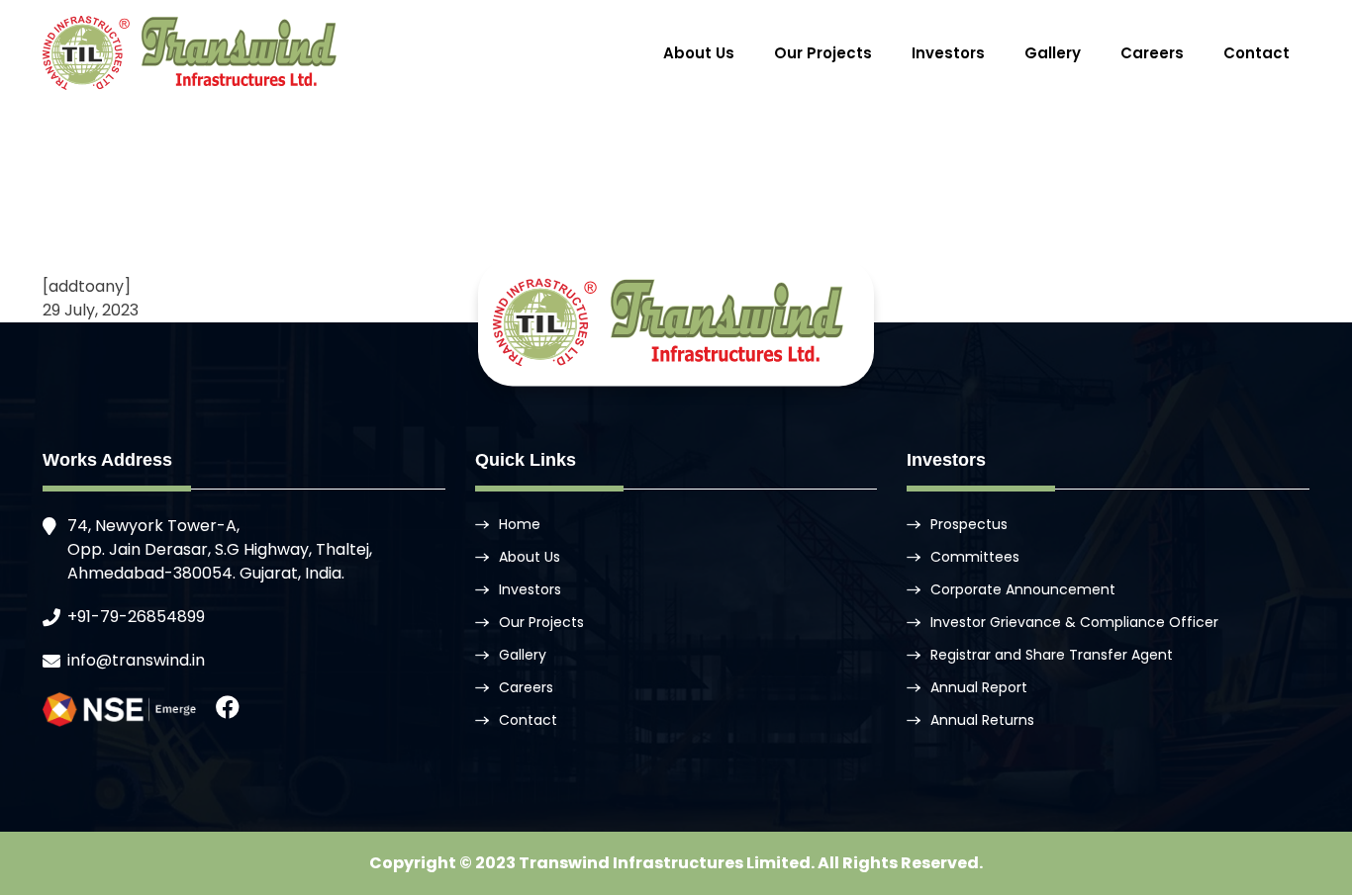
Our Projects (823, 53)
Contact (1256, 53)
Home (519, 524)
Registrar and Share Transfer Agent (1051, 655)
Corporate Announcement (1022, 589)
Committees (974, 557)
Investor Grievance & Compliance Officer (1074, 622)
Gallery (1052, 53)
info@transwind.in (136, 660)
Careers (1152, 53)
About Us (698, 53)
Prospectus (969, 524)
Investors (948, 53)
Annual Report (978, 687)
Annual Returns (982, 720)
